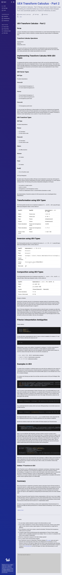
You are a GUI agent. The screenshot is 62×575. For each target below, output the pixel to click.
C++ (20, 16)
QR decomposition (28, 546)
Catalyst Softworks (7, 569)
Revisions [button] (46, 14)
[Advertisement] (39, 563)
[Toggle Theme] (11, 2)
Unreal (3, 564)
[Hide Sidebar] (14, 2)
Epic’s (12, 564)
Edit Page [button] (37, 14)
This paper (48, 540)
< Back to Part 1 (20, 510)
